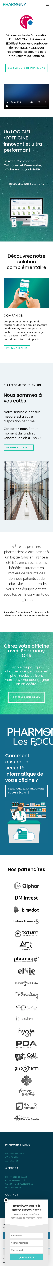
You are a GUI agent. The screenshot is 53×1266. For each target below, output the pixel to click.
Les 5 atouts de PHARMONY (26, 67)
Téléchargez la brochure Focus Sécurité (26, 790)
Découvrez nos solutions (26, 183)
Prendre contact (18, 447)
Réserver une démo (26, 697)
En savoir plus (16, 348)
